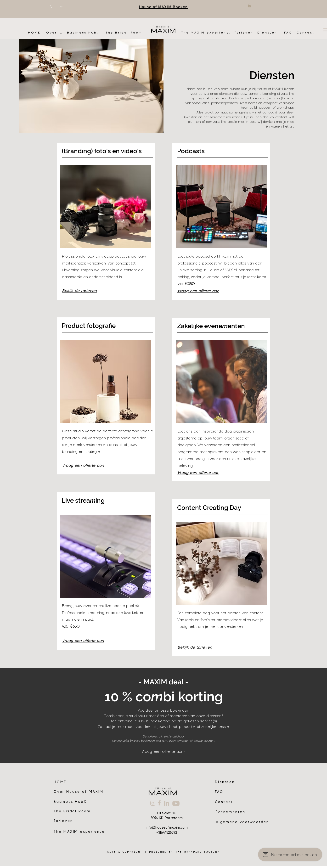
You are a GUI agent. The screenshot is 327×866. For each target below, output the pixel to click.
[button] (249, 5)
